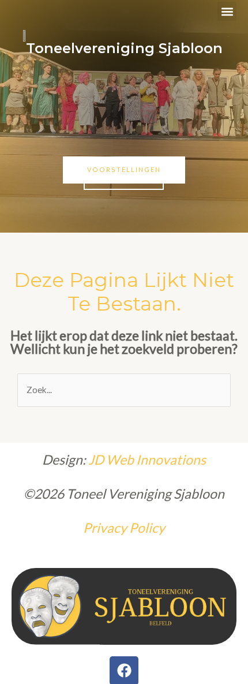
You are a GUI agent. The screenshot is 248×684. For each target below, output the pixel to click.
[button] (226, 11)
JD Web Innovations (146, 459)
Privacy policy (124, 527)
